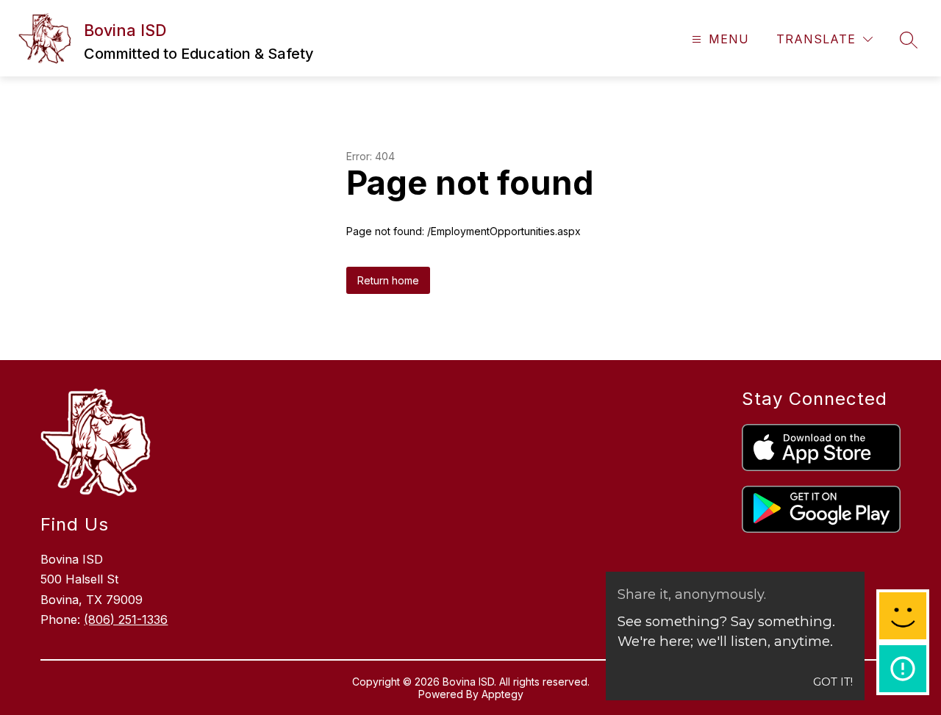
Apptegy (502, 694)
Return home (388, 280)
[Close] (909, 26)
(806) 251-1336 (126, 619)
